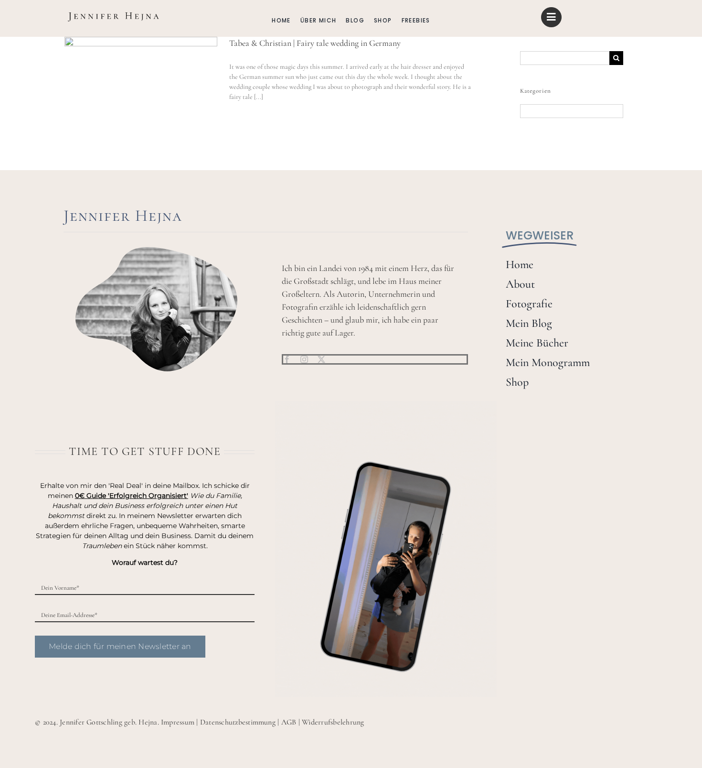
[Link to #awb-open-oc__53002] (551, 17)
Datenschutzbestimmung (238, 722)
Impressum (177, 722)
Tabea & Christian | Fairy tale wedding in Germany (315, 43)
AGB (289, 722)
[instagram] (304, 359)
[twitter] (321, 359)
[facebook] (287, 359)
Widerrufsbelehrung (333, 722)
